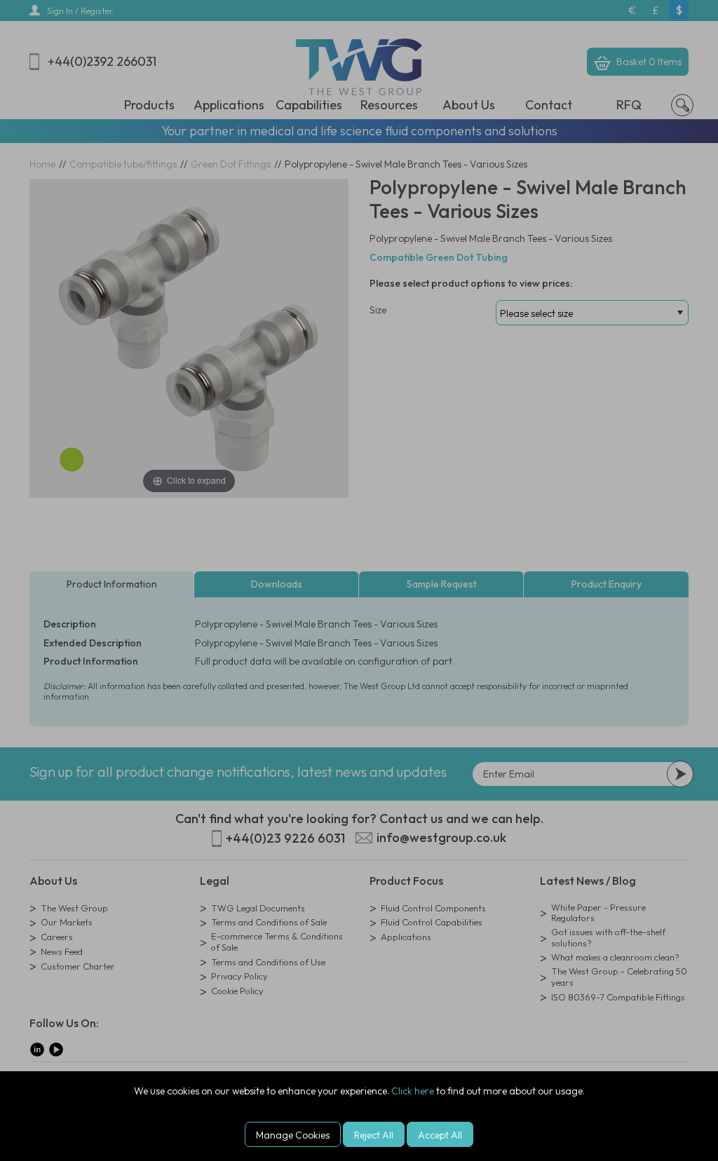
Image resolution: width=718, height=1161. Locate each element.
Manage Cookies (293, 1135)
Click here (412, 1091)
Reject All (373, 1135)
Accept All (440, 1135)
